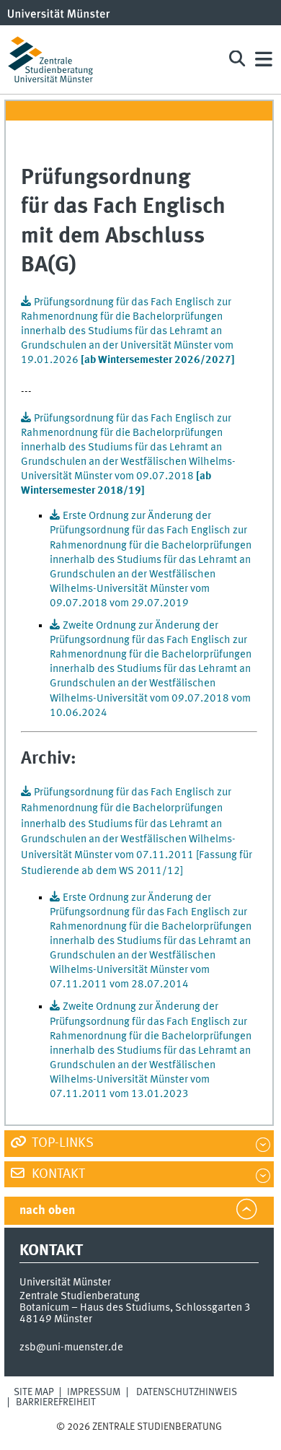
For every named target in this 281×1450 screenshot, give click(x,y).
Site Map (34, 1392)
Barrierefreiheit (56, 1402)
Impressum (93, 1392)
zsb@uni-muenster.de (71, 1347)
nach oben (47, 1211)
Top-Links (61, 1143)
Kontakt (57, 1174)
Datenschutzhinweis (186, 1392)
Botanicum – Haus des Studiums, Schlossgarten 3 (135, 1308)
